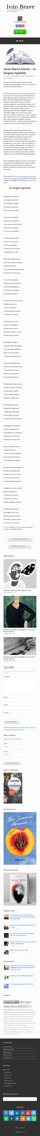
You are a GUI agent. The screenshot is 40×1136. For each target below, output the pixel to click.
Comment (7, 676)
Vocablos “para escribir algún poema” (22, 975)
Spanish (13, 1014)
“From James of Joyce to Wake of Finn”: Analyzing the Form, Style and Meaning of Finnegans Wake (23, 916)
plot (22, 1001)
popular (12, 1032)
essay (28, 1001)
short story (31, 1012)
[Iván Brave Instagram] (20, 26)
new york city (19, 1032)
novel (21, 1021)
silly (18, 1034)
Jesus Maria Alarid (16, 529)
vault (16, 1009)
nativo (24, 527)
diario (17, 1021)
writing (6, 1016)
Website (6, 713)
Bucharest (7, 1034)
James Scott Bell (13, 1006)
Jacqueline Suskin (15, 1029)
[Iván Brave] (20, 8)
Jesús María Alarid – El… (20, 539)
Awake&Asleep (8, 1027)
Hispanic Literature (13, 1025)
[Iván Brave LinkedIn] (17, 1112)
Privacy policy (7, 1047)
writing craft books (27, 1016)
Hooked (29, 1027)
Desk (4, 1070)
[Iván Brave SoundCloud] (22, 1118)
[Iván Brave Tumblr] (11, 1118)
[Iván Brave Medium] (6, 1118)
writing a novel (13, 1023)
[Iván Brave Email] (28, 1118)
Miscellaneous (8, 1083)
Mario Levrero (26, 1019)
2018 (26, 1029)
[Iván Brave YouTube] (23, 26)
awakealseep (18, 1027)
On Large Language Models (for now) (21, 984)
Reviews (7, 1080)
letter (31, 1032)
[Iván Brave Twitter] (11, 1112)
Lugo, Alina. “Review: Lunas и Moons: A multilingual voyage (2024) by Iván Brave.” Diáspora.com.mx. (23, 967)
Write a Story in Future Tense (19, 950)
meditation (7, 1014)
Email (6, 705)
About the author (8, 1049)
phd (20, 1009)
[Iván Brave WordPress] (17, 1118)
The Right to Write (11, 1012)
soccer (24, 1027)
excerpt (29, 1023)
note (23, 1029)
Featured (6, 1086)
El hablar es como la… (20, 546)
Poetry (12, 527)
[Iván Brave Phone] (33, 1118)
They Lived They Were (11, 1019)
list (30, 1029)
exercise (12, 1001)
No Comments (8, 78)
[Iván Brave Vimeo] (33, 1112)
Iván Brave (29, 76)
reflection (22, 1012)
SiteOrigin (18, 1132)
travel (18, 1016)
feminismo (24, 1025)
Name (6, 697)
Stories (6, 1072)
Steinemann (21, 1014)
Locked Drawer (8, 1058)
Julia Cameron (27, 1009)
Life (5, 1078)
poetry (26, 1032)
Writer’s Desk (7, 1055)
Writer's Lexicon (30, 1014)
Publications (7, 1052)
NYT (25, 1006)
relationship (23, 1023)
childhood (14, 1034)
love (20, 1019)
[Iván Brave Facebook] (17, 26)
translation (12, 1016)
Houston (6, 1032)
